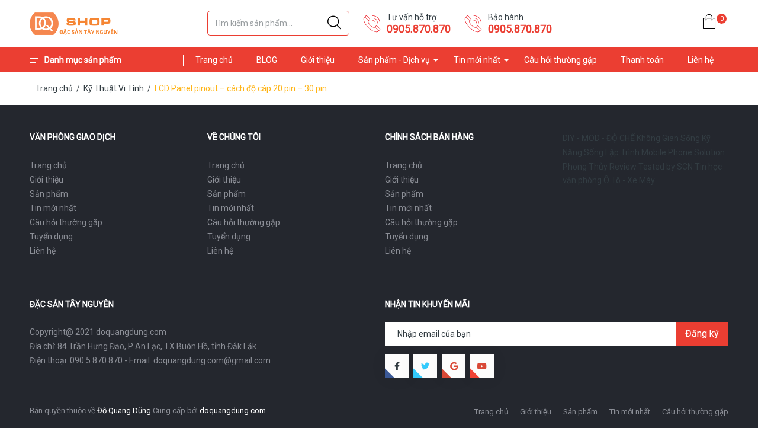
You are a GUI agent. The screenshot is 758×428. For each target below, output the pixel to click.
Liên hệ (701, 60)
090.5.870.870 (96, 360)
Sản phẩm (49, 194)
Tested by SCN (665, 166)
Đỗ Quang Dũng (124, 410)
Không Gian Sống (668, 138)
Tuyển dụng (51, 236)
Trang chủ (214, 60)
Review (623, 166)
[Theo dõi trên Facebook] (397, 366)
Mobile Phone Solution (683, 152)
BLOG (266, 60)
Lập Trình (622, 152)
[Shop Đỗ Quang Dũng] (112, 23)
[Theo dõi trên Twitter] (425, 366)
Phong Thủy (585, 166)
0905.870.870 (419, 29)
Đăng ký (702, 333)
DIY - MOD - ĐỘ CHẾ (599, 138)
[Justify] (334, 23)
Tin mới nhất (477, 60)
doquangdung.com (233, 410)
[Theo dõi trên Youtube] (482, 366)
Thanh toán (642, 60)
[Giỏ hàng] (709, 24)
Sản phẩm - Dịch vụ (394, 60)
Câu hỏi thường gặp (560, 60)
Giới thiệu (318, 60)
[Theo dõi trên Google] (453, 366)
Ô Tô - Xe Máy (629, 180)
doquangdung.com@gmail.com (212, 360)
